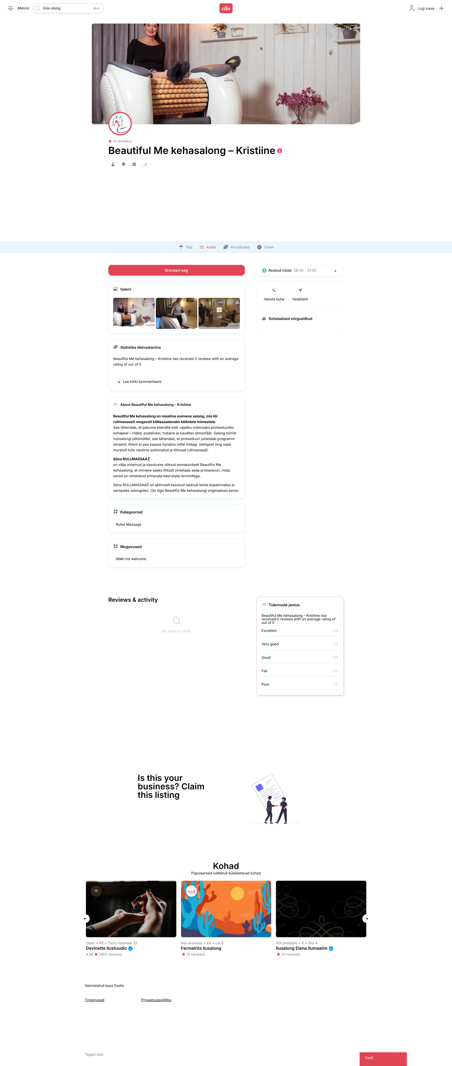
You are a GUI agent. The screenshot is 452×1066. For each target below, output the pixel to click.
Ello (226, 8)
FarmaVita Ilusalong (201, 948)
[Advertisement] (226, 204)
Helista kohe (274, 299)
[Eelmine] (85, 918)
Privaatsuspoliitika (156, 1000)
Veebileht (300, 299)
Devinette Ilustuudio (106, 948)
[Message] (134, 164)
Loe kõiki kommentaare (142, 381)
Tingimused (94, 1000)
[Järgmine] (366, 918)
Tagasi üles (94, 1054)
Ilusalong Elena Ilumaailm (301, 948)
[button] (441, 8)
